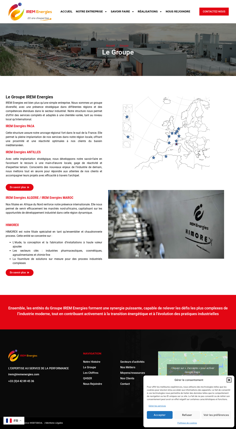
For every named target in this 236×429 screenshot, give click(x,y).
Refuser (187, 415)
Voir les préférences (216, 415)
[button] (229, 380)
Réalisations (148, 11)
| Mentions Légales (53, 423)
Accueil (66, 11)
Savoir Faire (120, 11)
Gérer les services (157, 405)
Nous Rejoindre (178, 11)
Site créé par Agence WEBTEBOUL (26, 423)
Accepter (160, 415)
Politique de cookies (187, 423)
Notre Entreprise (89, 11)
